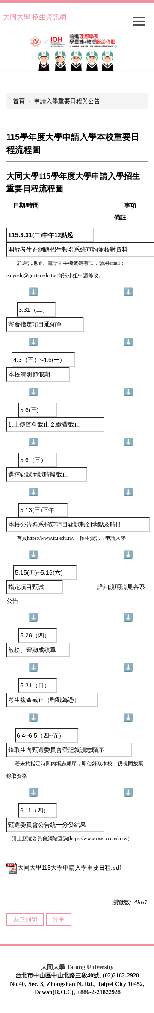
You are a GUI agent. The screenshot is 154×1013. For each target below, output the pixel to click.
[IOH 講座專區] (77, 50)
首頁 (19, 101)
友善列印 (25, 919)
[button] (10, 52)
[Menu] (139, 21)
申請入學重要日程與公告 (67, 101)
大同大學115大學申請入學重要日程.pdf (69, 867)
